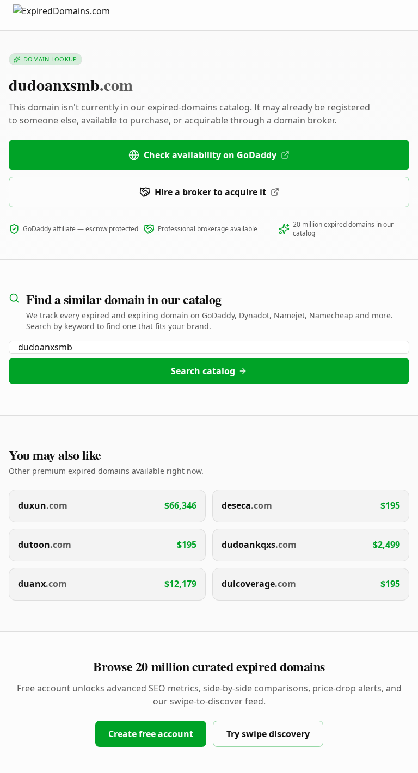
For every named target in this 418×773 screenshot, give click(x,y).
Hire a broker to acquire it (210, 192)
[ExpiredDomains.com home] (73, 15)
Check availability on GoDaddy (210, 155)
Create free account (150, 734)
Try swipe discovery (268, 734)
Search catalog (203, 371)
